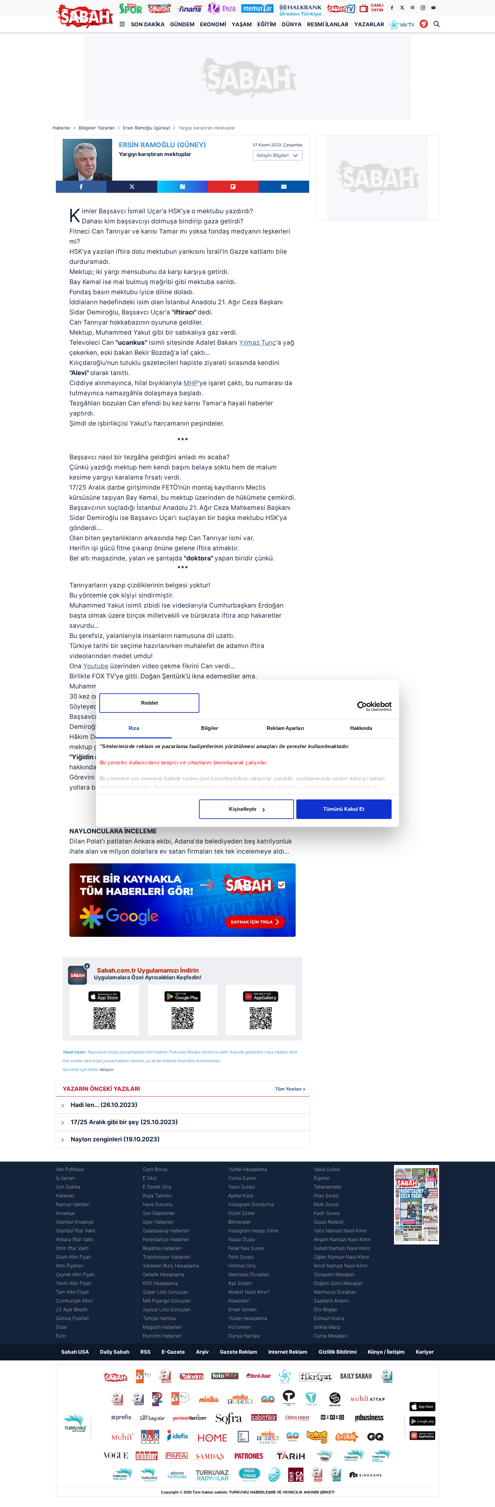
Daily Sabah (114, 1352)
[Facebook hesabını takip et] (392, 8)
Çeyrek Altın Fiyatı (75, 1274)
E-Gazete (173, 1352)
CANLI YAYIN (377, 7)
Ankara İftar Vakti (74, 1239)
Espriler (322, 1178)
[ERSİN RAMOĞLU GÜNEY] (87, 160)
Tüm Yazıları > (290, 1088)
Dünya (292, 24)
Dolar (61, 1327)
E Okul (150, 1178)
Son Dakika (148, 24)
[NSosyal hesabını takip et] (412, 8)
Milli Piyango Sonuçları (167, 1300)
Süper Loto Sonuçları (165, 1292)
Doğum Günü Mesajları (338, 1283)
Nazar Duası (241, 1239)
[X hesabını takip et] (402, 8)
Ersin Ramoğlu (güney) (146, 127)
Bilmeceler (239, 1222)
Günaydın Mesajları (334, 1274)
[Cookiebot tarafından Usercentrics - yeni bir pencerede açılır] (362, 706)
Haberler (62, 127)
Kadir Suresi (327, 1213)
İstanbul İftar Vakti (75, 1230)
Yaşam (242, 24)
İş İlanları (65, 1178)
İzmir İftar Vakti (72, 1248)
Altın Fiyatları (70, 1265)
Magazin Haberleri (162, 1327)
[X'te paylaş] (131, 187)
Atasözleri (239, 1300)
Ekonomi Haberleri (162, 1336)
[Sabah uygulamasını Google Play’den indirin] (182, 1010)
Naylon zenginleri (114, 1139)
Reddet (149, 703)
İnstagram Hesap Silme (253, 1230)
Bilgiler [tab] (209, 728)
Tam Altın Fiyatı (72, 1292)
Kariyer (425, 1352)
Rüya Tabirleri (157, 1195)
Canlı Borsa (155, 1169)
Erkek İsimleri (242, 1309)
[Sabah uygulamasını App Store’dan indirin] (104, 1010)
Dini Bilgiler (325, 1309)
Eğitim (266, 24)
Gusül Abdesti (328, 1222)
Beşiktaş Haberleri (162, 1248)
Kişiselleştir (243, 809)
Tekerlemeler (328, 1187)
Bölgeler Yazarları (97, 127)
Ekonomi (213, 24)
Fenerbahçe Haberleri (166, 1239)
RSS (145, 1352)
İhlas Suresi (326, 1195)
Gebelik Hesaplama (163, 1274)
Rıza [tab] (134, 728)
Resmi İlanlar (328, 24)
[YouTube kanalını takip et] (433, 8)
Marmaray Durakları (335, 1292)
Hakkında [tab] (361, 728)
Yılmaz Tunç (257, 342)
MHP (191, 383)
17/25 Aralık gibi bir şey (123, 1122)
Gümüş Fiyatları (72, 1318)
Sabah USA (75, 1352)
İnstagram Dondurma (251, 1204)
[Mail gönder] (284, 187)
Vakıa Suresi (327, 1169)
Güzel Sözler (241, 1213)
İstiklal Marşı (327, 1327)
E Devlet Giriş (157, 1187)
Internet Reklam (287, 1352)
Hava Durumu (157, 1204)
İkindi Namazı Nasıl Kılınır (341, 1265)
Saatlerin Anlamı (331, 1300)
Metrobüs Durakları (248, 1274)
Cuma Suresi (242, 1178)
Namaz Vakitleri (73, 1204)
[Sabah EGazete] (416, 1252)
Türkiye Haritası (159, 1318)
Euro (61, 1336)
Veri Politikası (70, 1169)
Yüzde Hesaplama (247, 1169)
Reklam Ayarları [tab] (285, 728)
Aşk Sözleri (240, 1283)
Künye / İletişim (386, 1352)
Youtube (95, 666)
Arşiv (202, 1352)
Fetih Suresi (241, 1257)
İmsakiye (65, 1213)
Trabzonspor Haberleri (167, 1257)
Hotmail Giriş (242, 1265)
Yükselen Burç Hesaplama (171, 1265)
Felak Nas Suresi (246, 1248)
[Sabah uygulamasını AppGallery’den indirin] (260, 1010)
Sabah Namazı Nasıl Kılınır (342, 1248)
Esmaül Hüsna (329, 1318)
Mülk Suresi (326, 1204)
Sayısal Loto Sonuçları (167, 1309)
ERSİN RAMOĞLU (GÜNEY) (162, 145)
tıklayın (106, 1069)
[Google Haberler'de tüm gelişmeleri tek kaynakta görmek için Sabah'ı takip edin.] (182, 903)
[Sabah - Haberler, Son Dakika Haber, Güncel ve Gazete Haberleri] (84, 16)
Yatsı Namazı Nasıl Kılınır (340, 1230)
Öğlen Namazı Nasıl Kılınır (341, 1257)
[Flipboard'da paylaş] (233, 187)
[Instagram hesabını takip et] (423, 8)
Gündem (182, 24)
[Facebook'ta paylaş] (81, 187)
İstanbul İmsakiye (74, 1222)
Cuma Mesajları (330, 1336)
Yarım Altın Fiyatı (74, 1283)
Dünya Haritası (244, 1336)
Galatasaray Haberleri (166, 1230)
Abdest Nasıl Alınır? (249, 1292)
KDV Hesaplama (160, 1283)
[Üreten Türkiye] (300, 8)
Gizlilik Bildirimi (338, 1352)
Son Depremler (159, 1213)
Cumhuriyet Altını (74, 1300)
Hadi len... (103, 1104)
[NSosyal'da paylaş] (182, 187)
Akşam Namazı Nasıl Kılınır (342, 1239)
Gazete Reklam (238, 1352)
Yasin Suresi (241, 1187)
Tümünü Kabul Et (343, 809)
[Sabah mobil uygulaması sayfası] (79, 973)
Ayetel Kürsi (241, 1195)
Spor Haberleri (158, 1222)
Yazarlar (369, 24)
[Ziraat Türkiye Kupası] (424, 24)
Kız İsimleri (239, 1327)
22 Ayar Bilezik (72, 1309)
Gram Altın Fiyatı (73, 1257)
